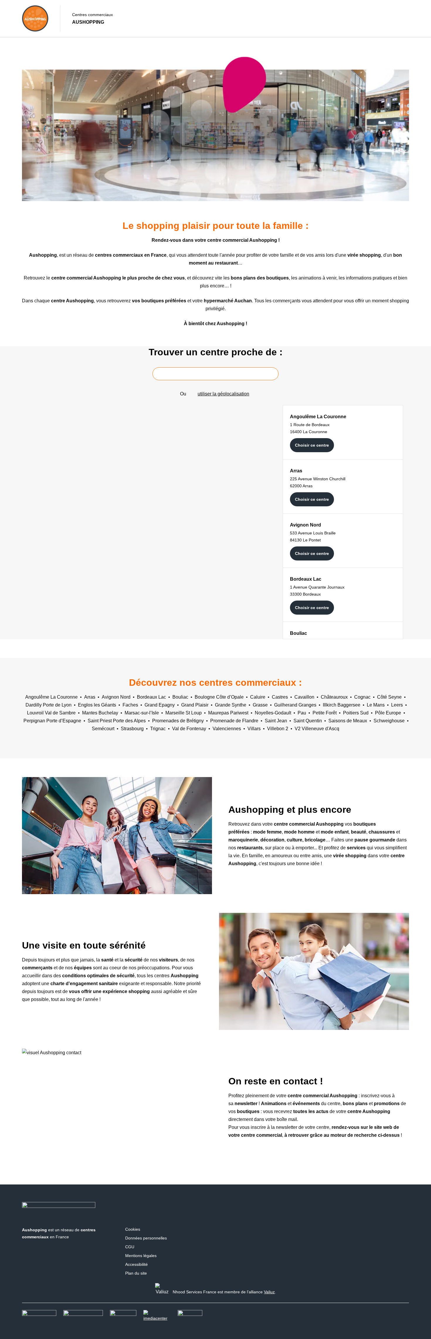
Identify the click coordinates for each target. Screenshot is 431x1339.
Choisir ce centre (312, 445)
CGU (129, 1246)
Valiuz (269, 1292)
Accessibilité (136, 1264)
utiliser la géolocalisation (223, 393)
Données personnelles (146, 1238)
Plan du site (136, 1273)
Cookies (132, 1229)
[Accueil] (35, 18)
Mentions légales (141, 1255)
